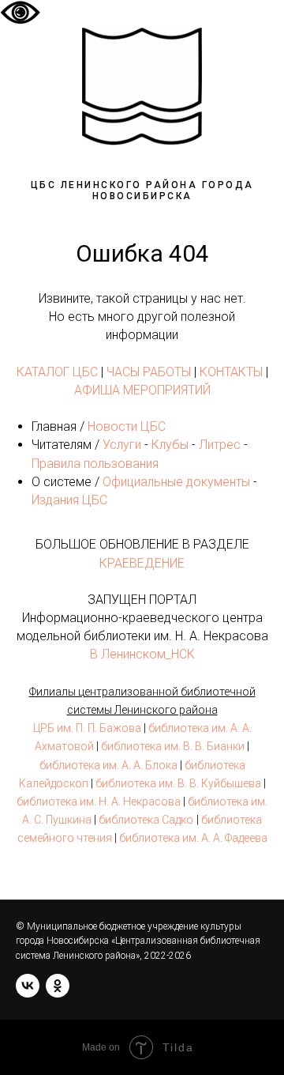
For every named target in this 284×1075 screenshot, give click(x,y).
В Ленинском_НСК (142, 654)
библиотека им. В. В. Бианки (173, 746)
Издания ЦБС (69, 499)
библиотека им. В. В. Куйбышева (178, 783)
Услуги (122, 444)
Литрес (220, 444)
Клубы (170, 444)
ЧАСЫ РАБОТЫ (148, 371)
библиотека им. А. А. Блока (108, 765)
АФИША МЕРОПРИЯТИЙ (142, 390)
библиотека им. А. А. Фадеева (193, 838)
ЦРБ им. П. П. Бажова (87, 728)
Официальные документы (176, 481)
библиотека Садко (146, 819)
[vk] (27, 986)
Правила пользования (95, 463)
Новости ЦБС (127, 426)
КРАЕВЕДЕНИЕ (142, 563)
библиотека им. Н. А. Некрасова (99, 801)
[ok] (57, 986)
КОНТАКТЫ (231, 371)
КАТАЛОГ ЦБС (57, 371)
